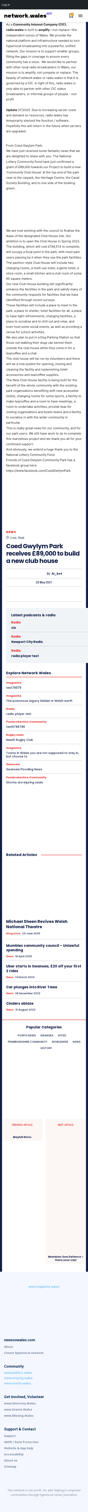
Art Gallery (42, 637)
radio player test (18, 714)
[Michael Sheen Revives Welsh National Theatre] (44, 888)
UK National (52, 692)
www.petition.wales (18, 1373)
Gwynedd (27, 659)
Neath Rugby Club (19, 740)
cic (13, 628)
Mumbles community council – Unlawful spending (42, 948)
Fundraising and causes (35, 655)
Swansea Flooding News (24, 769)
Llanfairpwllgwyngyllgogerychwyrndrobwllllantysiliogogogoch (45, 670)
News (11, 532)
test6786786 (15, 727)
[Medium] (44, 1501)
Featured (54, 652)
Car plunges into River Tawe (31, 987)
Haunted (42, 659)
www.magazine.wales (44, 1286)
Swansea (15, 692)
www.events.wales (17, 1383)
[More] (63, 594)
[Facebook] (25, 594)
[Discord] (18, 1501)
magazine (32, 674)
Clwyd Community (58, 641)
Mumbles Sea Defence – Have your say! (65, 1258)
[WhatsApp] (53, 594)
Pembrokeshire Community (66, 677)
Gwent (57, 655)
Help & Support (32, 663)
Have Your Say (60, 659)
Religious (29, 688)
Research (45, 688)
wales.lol (50, 696)
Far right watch (35, 652)
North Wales (19, 677)
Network (65, 674)
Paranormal (38, 677)
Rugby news (63, 688)
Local (18, 674)
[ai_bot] (36, 573)
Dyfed (59, 644)
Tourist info (33, 692)
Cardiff (57, 637)
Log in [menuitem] (6, 4)
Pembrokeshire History (39, 681)
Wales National (31, 696)
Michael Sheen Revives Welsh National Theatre (37, 924)
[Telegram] (61, 1501)
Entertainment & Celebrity (54, 648)
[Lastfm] (27, 1501)
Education (28, 648)
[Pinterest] (44, 594)
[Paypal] (52, 1501)
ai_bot (57, 573)
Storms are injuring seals (24, 782)
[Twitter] (34, 594)
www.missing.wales (18, 1378)
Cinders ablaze (19, 1003)
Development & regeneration (34, 644)
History (50, 663)
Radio (16, 622)
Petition (62, 681)
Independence (52, 666)
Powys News (22, 685)
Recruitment (54, 685)
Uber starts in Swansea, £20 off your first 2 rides (43, 968)
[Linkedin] (35, 1501)
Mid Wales (49, 674)
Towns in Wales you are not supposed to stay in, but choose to (42, 754)
